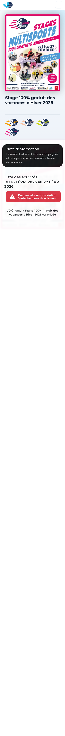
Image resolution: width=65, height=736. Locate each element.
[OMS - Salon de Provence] (8, 5)
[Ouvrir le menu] (58, 4)
